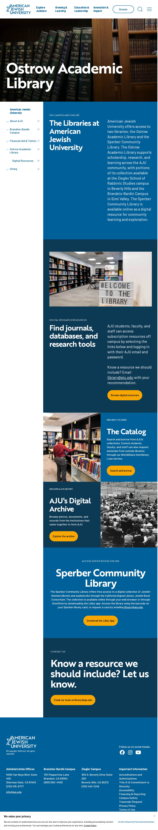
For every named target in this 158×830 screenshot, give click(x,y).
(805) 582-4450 (53, 782)
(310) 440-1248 (90, 786)
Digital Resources (22, 160)
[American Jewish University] (18, 9)
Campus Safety (128, 798)
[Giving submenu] (8, 169)
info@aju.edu (14, 792)
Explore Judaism (41, 9)
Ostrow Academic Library (20, 150)
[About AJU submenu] (8, 121)
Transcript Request (130, 801)
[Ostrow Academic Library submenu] (8, 150)
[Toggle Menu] (149, 9)
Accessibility (126, 790)
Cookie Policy (90, 825)
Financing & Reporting (132, 794)
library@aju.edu (120, 377)
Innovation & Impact (101, 9)
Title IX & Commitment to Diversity (134, 784)
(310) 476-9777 (15, 786)
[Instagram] (130, 752)
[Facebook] (122, 752)
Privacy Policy (127, 805)
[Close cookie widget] (154, 816)
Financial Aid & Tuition (23, 140)
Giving (13, 168)
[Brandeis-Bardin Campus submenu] (8, 130)
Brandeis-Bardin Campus (19, 131)
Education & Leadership (81, 9)
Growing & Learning (61, 9)
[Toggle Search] (140, 9)
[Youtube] (138, 752)
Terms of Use (127, 809)
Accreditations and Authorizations (130, 776)
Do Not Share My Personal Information (136, 821)
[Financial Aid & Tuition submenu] (8, 141)
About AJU (16, 121)
